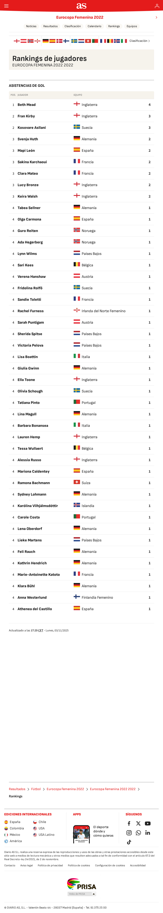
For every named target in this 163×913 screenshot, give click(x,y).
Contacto (9, 865)
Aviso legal (26, 865)
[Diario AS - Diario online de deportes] (82, 6)
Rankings (114, 26)
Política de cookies (79, 865)
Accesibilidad (138, 865)
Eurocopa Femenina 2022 (79, 17)
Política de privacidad (50, 865)
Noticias (31, 26)
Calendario (94, 26)
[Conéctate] (157, 5)
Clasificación (73, 26)
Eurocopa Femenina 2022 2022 (113, 789)
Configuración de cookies (110, 865)
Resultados (50, 26)
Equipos (132, 26)
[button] (82, 894)
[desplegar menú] (6, 6)
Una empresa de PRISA (81, 884)
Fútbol (36, 789)
